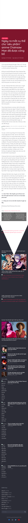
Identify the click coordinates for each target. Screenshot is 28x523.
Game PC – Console (6, 496)
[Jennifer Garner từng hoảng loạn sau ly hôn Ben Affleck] (4, 349)
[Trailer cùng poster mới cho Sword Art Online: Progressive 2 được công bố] (14, 284)
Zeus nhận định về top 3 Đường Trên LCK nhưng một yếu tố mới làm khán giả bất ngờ (16, 367)
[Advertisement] (14, 15)
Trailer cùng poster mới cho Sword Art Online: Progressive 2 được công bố (12, 296)
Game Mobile (5, 492)
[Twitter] (15, 519)
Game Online (5, 494)
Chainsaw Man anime (15, 210)
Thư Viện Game (5, 506)
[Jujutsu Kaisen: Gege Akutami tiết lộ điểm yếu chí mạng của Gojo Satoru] (14, 262)
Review (3, 504)
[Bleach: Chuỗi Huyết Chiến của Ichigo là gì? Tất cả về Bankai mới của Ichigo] (4, 361)
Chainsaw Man (7, 210)
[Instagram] (12, 519)
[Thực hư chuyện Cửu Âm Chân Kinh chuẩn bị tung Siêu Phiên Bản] (4, 433)
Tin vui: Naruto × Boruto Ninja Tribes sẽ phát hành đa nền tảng (17, 382)
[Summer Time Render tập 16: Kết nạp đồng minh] (14, 309)
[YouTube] (19, 519)
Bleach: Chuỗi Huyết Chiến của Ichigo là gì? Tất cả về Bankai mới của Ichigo (17, 360)
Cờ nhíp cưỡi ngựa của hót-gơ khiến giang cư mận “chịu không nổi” (16, 373)
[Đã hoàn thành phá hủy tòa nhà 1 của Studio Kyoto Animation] (14, 240)
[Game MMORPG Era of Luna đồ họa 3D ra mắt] (4, 475)
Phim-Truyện (4, 508)
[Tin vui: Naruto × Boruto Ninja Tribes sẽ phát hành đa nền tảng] (4, 391)
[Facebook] (9, 519)
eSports (3, 490)
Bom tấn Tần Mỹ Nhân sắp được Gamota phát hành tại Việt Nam (15, 445)
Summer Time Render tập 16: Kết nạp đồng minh (13, 320)
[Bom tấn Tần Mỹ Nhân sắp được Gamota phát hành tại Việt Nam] (4, 454)
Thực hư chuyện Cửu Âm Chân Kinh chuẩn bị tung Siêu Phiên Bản (16, 424)
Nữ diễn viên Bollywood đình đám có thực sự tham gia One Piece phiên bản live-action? (14, 339)
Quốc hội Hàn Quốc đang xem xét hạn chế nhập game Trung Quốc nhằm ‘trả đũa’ (17, 404)
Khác (3, 498)
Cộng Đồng (4, 500)
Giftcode (4, 502)
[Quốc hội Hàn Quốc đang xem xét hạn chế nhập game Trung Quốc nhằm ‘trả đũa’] (4, 412)
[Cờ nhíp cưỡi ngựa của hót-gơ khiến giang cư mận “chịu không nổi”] (4, 374)
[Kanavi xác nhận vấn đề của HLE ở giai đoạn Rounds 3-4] (4, 355)
